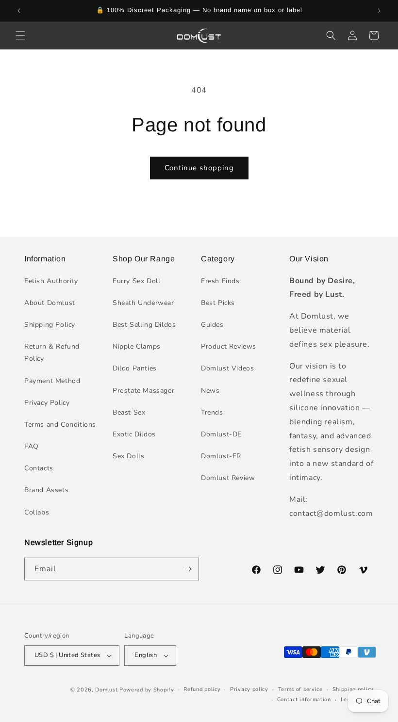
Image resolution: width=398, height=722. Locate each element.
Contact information (304, 699)
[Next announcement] (379, 10)
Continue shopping (199, 168)
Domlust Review (228, 477)
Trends (212, 412)
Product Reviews (228, 346)
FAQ (31, 446)
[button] (20, 35)
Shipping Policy (49, 324)
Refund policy (201, 689)
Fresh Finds (220, 281)
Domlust (106, 689)
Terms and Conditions (60, 424)
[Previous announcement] (19, 10)
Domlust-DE (221, 434)
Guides (212, 324)
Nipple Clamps (137, 346)
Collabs (36, 512)
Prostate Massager (143, 390)
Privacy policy (249, 689)
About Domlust (49, 302)
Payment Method (52, 380)
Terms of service (300, 689)
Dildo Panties (135, 368)
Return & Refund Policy (52, 352)
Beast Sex (129, 412)
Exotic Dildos (134, 434)
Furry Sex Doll (136, 281)
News (210, 390)
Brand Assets (46, 490)
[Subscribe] (188, 569)
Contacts (38, 468)
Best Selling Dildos (144, 324)
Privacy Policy (46, 402)
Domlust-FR (221, 456)
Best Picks (218, 302)
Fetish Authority (51, 281)
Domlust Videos (227, 368)
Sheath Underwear (143, 302)
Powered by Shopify (146, 689)
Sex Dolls (128, 456)
